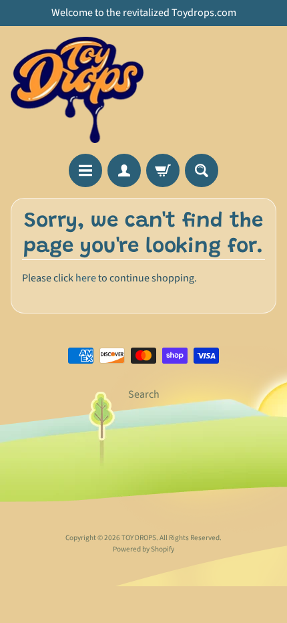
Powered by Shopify (143, 549)
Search (144, 394)
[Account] (124, 170)
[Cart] (163, 170)
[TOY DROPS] (77, 90)
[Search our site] (201, 170)
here (85, 278)
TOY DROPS (138, 538)
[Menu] (85, 170)
